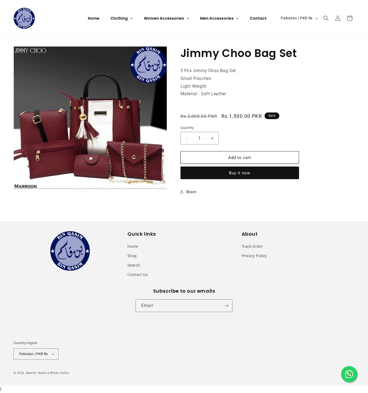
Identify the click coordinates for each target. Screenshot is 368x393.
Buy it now (239, 173)
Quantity (187, 128)
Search (133, 265)
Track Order (252, 246)
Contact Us (137, 274)
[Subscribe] (226, 305)
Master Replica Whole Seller (48, 373)
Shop (132, 256)
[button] (326, 18)
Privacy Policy (254, 256)
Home (132, 246)
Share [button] (191, 192)
